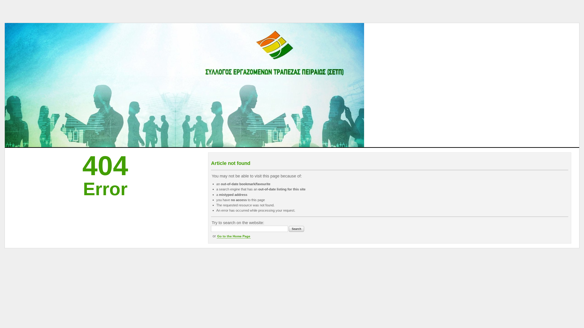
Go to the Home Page (233, 236)
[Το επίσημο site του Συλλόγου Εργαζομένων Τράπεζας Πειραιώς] (184, 85)
